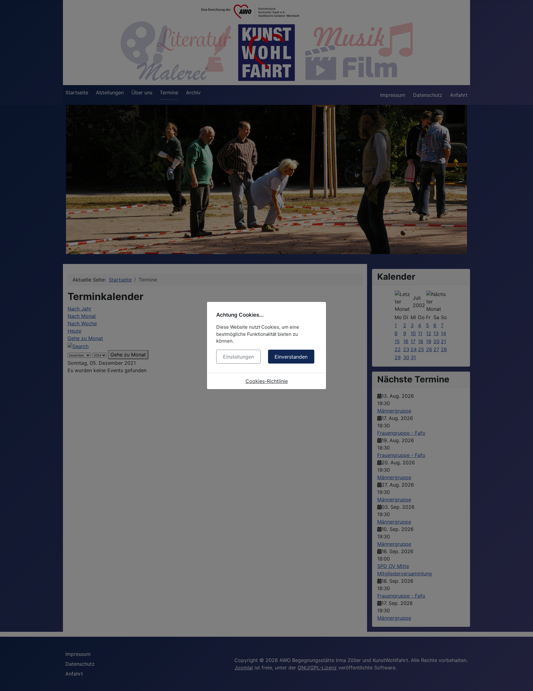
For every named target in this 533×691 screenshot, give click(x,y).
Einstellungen (238, 357)
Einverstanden (291, 357)
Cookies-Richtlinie (267, 381)
